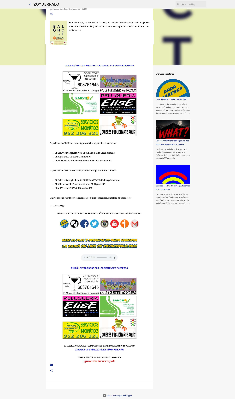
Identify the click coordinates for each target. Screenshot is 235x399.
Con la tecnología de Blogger (119, 395)
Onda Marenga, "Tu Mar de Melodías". (171, 99)
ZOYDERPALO (46, 4)
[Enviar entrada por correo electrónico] (51, 366)
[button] (51, 14)
